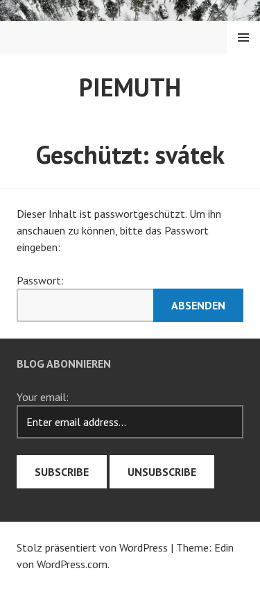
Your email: (43, 397)
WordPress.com (72, 564)
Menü (243, 37)
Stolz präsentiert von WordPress (92, 547)
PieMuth (130, 87)
